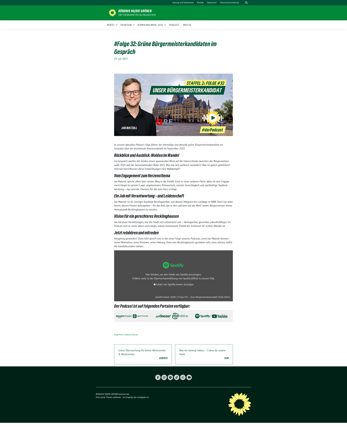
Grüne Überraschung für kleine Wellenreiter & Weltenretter (143, 354)
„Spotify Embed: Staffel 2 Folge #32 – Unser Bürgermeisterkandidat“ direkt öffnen (192, 297)
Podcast (135, 334)
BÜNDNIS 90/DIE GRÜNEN (135, 11)
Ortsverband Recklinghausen (137, 14)
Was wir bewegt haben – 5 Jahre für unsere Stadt (204, 354)
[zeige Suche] (246, 2)
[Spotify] (170, 377)
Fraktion (127, 334)
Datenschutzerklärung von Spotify (184, 278)
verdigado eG (143, 397)
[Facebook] (158, 377)
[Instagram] (164, 377)
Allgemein (118, 334)
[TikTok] (176, 377)
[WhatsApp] (183, 377)
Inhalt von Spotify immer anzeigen (174, 284)
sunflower (117, 397)
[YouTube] (189, 377)
